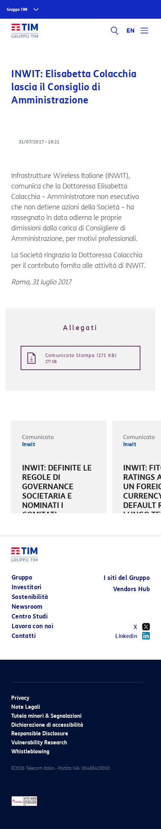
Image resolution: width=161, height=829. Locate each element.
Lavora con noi (32, 626)
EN (131, 30)
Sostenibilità (30, 596)
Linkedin (126, 636)
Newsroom (27, 606)
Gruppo (22, 577)
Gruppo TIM (17, 9)
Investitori (27, 587)
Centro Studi (30, 616)
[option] (59, 497)
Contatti (24, 635)
